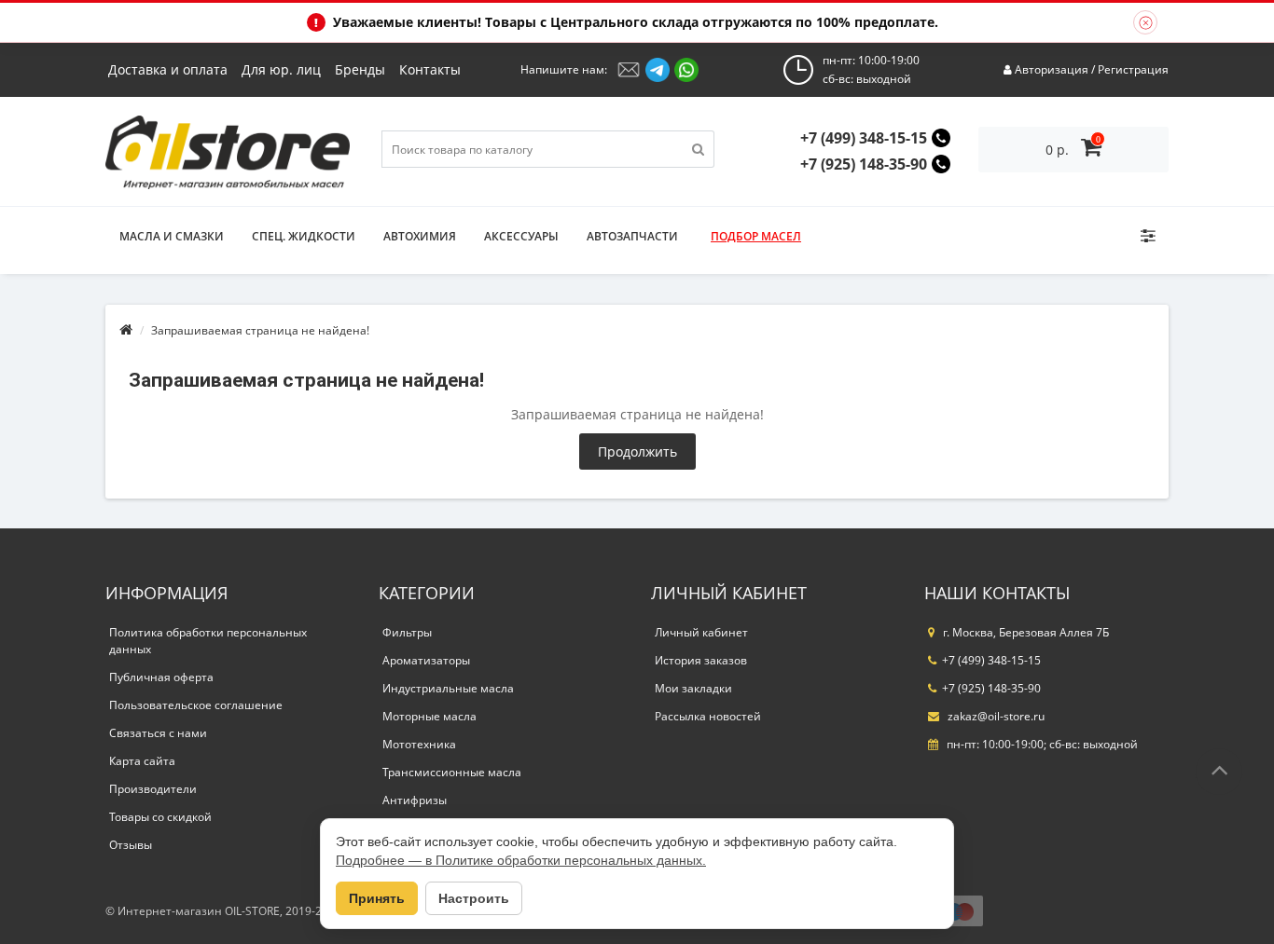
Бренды (360, 69)
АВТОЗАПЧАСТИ (632, 236)
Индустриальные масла (448, 688)
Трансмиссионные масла (451, 772)
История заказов (701, 660)
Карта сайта (142, 761)
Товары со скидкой (160, 817)
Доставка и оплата (168, 69)
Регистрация (1133, 69)
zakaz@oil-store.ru (995, 716)
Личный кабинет (701, 632)
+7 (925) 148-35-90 (863, 164)
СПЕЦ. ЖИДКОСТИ (303, 236)
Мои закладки (693, 688)
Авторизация (1051, 69)
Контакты (430, 69)
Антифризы (414, 800)
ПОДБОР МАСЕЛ (756, 236)
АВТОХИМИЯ (419, 236)
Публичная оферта (161, 677)
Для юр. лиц (281, 69)
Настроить (473, 898)
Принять (377, 898)
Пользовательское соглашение (196, 705)
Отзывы (130, 845)
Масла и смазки (171, 236)
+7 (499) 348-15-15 (863, 138)
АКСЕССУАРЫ (521, 236)
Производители (153, 789)
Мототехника (419, 744)
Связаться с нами (158, 733)
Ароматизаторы (426, 660)
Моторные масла (429, 716)
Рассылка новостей (708, 716)
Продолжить (637, 451)
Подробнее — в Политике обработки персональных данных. (521, 860)
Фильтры (407, 632)
